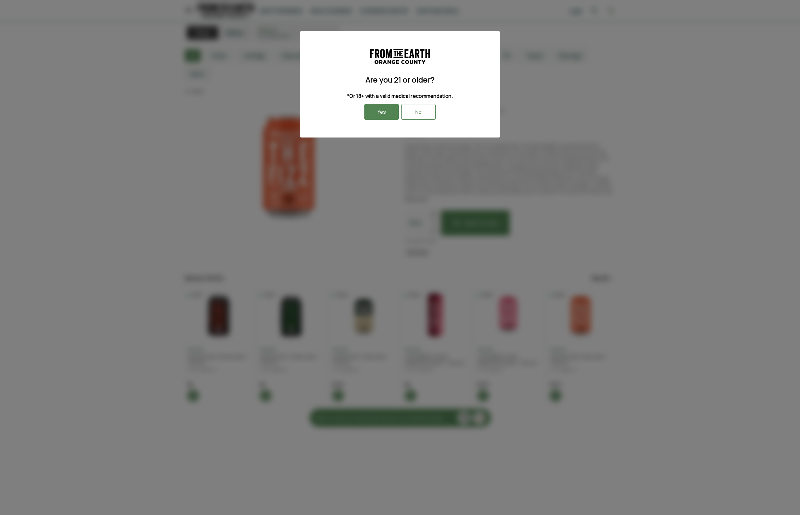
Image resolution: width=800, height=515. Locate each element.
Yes (382, 111)
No (418, 111)
